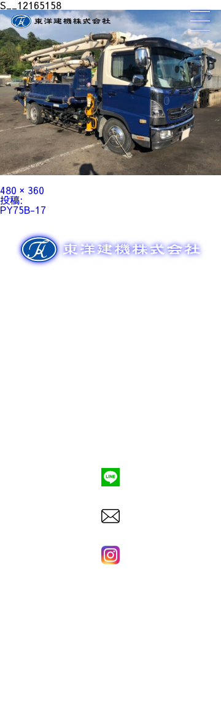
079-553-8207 (110, 435)
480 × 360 (22, 190)
